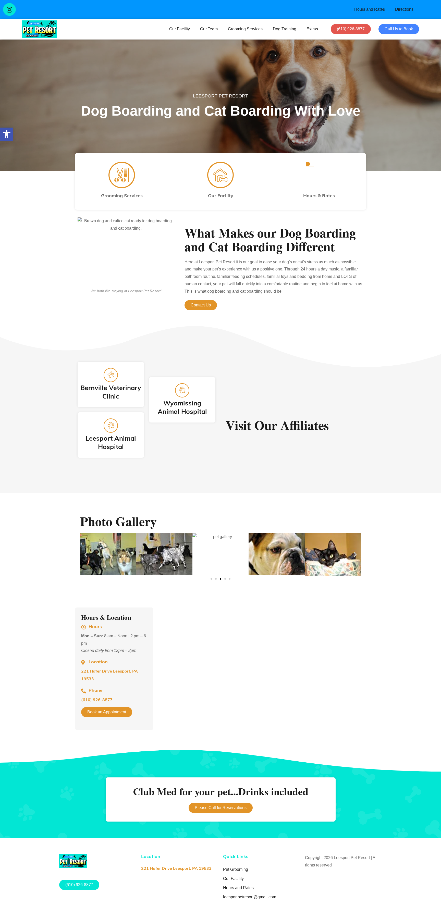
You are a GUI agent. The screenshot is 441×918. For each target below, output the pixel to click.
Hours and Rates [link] (369, 9)
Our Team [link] (209, 29)
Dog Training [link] (284, 29)
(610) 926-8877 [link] (97, 700)
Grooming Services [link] (245, 29)
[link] (6, 134)
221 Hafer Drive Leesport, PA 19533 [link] (176, 869)
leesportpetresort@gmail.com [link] (249, 897)
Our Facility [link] (179, 29)
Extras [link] (312, 29)
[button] (9, 9)
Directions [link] (404, 9)
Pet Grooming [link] (235, 869)
